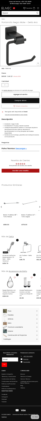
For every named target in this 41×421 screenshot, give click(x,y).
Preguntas (5, 142)
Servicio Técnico (25, 379)
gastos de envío (8, 90)
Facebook (4, 394)
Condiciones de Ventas (9, 379)
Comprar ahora (20, 100)
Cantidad (5, 81)
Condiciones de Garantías (9, 381)
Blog (21, 385)
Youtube (4, 401)
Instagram (5, 397)
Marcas (22, 374)
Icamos (4, 417)
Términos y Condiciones (9, 376)
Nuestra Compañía (7, 374)
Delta (11, 236)
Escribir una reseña (20, 171)
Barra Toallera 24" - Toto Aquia (28, 216)
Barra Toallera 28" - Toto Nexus (10, 216)
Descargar (20, 148)
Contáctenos (5, 386)
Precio (4, 73)
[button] (20, 106)
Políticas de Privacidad (8, 384)
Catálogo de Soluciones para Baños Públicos (29, 382)
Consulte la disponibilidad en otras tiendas (16, 114)
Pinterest (4, 399)
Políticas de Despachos (9, 388)
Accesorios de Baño (18, 271)
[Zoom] (38, 63)
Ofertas (22, 388)
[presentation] (1, 207)
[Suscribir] (4, 365)
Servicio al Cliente (25, 376)
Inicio (3, 19)
